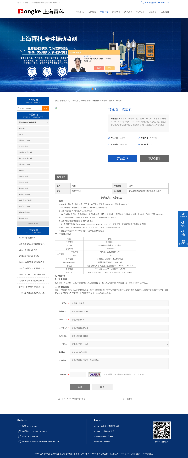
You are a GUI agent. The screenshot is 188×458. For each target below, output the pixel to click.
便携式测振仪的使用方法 (29, 256)
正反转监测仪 (24, 206)
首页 (69, 101)
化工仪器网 (114, 454)
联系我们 (165, 12)
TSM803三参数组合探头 (103, 436)
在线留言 (152, 12)
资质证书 (140, 12)
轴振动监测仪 (24, 140)
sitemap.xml (125, 454)
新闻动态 (116, 12)
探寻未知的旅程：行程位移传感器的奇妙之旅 (34, 287)
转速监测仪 (23, 182)
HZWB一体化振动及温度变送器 (106, 426)
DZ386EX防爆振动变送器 (104, 431)
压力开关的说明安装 (27, 238)
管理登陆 (149, 454)
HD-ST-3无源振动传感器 (75, 399)
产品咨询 (122, 158)
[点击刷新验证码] (95, 374)
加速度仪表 (23, 146)
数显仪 (22, 134)
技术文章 (128, 12)
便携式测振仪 (24, 194)
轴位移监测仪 (24, 164)
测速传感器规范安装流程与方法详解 (33, 262)
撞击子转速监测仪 (26, 158)
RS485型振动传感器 (102, 442)
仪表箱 (22, 170)
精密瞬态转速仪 (25, 212)
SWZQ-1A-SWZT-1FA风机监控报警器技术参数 (34, 274)
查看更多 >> (33, 224)
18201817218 (163, 3)
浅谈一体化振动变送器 (28, 250)
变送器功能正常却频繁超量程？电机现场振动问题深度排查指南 (34, 268)
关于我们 (92, 12)
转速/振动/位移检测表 (27, 122)
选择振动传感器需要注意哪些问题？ (33, 244)
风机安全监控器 (25, 200)
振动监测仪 (23, 188)
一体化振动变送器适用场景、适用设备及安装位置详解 (34, 293)
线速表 (22, 128)
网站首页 (80, 12)
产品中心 (104, 12)
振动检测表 (23, 218)
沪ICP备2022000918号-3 (90, 454)
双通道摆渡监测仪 (26, 152)
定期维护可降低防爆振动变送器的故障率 (34, 281)
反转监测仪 (23, 176)
